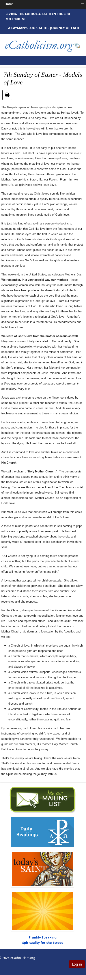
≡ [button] (82, 3)
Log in (77, 964)
